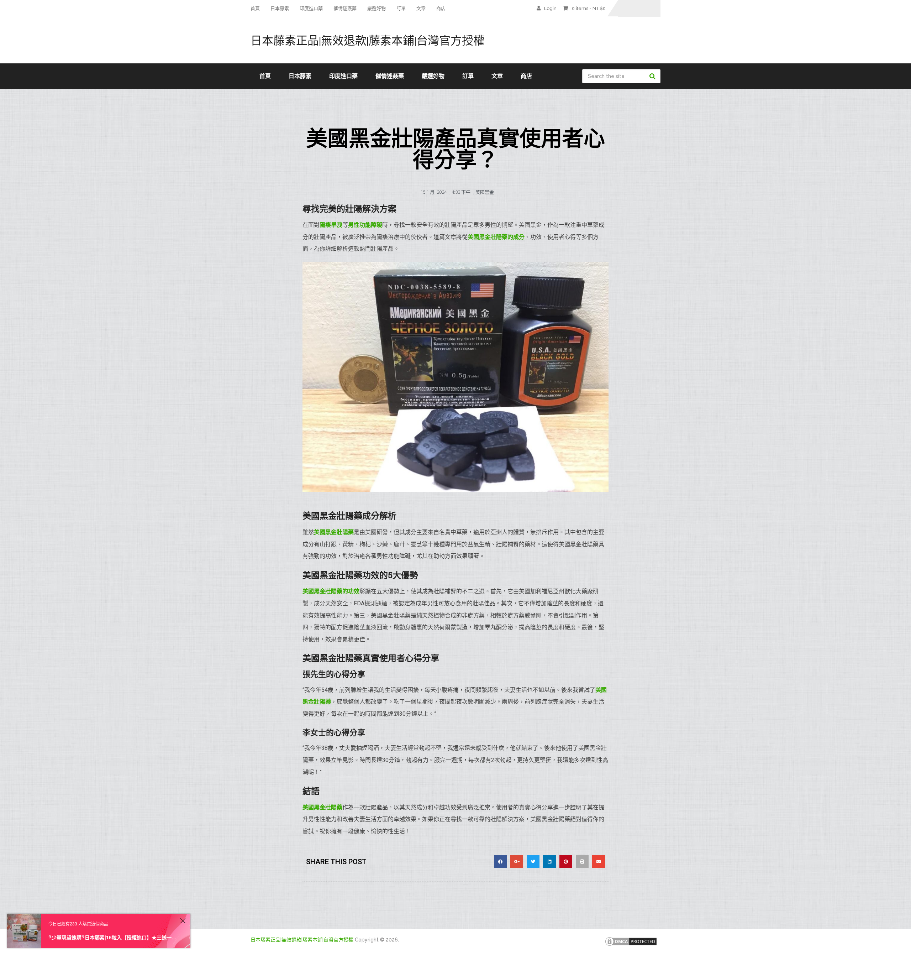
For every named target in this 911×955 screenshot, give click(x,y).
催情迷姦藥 (345, 8)
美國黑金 (484, 192)
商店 (441, 8)
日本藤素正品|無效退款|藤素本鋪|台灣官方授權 (368, 40)
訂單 (401, 8)
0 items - (589, 8)
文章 (421, 8)
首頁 (255, 8)
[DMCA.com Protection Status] (631, 945)
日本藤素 (279, 8)
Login (550, 8)
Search (653, 76)
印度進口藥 (311, 8)
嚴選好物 (376, 8)
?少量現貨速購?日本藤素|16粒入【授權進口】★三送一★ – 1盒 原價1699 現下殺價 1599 (113, 937)
